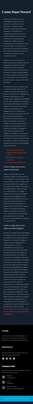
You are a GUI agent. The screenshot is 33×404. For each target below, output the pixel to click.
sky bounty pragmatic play (15, 150)
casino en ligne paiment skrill (16, 162)
